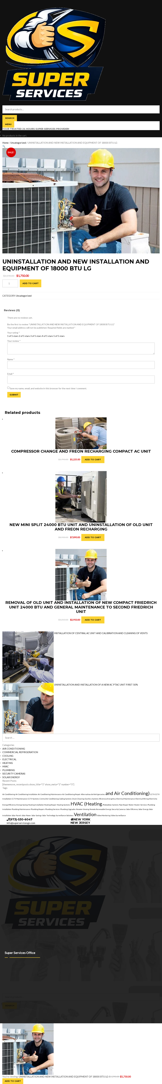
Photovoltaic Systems (111, 805)
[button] (3, 146)
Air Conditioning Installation (26, 794)
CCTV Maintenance (19, 799)
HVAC (5, 766)
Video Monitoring (103, 815)
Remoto (93, 809)
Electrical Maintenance (125, 799)
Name (11, 359)
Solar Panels (16, 815)
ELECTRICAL (9, 759)
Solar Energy (144, 809)
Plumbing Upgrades (68, 809)
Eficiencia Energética (107, 799)
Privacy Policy (9, 984)
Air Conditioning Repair (71, 794)
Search (9, 118)
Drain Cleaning (78, 799)
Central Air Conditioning (49, 799)
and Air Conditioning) (128, 793)
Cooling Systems (65, 799)
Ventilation (85, 814)
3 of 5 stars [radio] (35, 336)
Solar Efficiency (132, 809)
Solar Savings (36, 815)
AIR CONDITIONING (13, 748)
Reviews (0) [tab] (12, 310)
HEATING (7, 762)
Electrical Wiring (142, 799)
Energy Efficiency (9, 805)
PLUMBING (8, 770)
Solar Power (26, 815)
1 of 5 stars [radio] (12, 336)
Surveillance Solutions (64, 815)
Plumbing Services (52, 809)
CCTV (152, 794)
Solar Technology (48, 815)
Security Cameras (119, 809)
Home (5, 142)
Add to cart (30, 283)
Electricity (153, 799)
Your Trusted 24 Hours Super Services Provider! (35, 129)
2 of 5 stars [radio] (24, 336)
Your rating (13, 332)
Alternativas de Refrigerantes (93, 794)
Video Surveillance (118, 815)
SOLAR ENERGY (11, 777)
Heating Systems (63, 805)
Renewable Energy (103, 809)
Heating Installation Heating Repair (42, 805)
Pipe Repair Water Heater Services (133, 805)
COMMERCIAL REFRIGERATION (20, 752)
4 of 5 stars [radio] (47, 336)
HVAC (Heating (86, 803)
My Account (8, 988)
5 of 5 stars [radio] (59, 336)
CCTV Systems (33, 799)
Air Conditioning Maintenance (50, 794)
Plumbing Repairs (38, 809)
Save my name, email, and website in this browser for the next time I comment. (48, 388)
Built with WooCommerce (28, 984)
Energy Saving (22, 805)
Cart (5, 1010)
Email (10, 373)
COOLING (7, 755)
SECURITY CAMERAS (13, 773)
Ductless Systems (92, 799)
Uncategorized (18, 142)
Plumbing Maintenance (21, 809)
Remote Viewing (82, 809)
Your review (14, 341)
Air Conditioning (8, 794)
